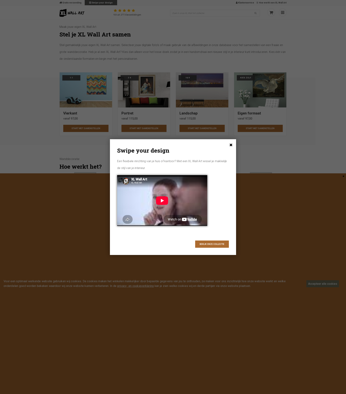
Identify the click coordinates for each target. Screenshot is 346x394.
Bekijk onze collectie (212, 244)
